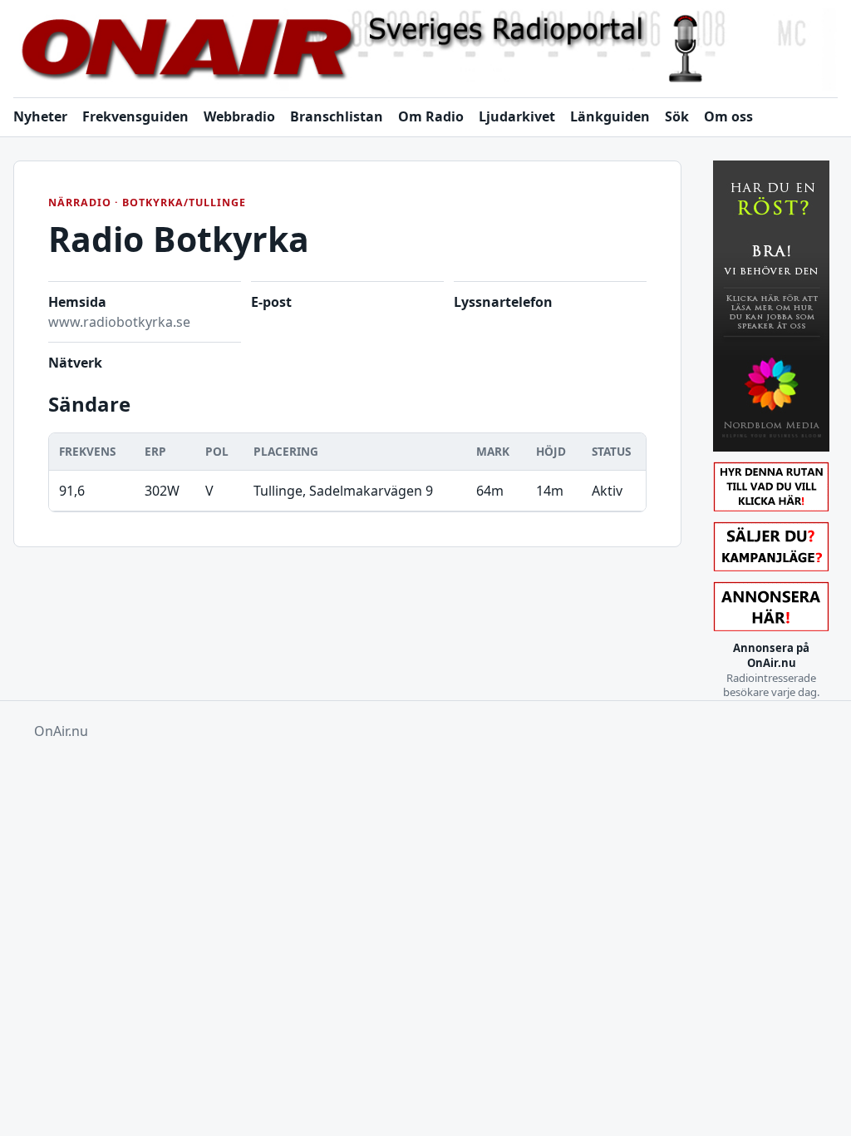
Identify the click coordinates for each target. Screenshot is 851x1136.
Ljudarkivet (517, 116)
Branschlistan (336, 116)
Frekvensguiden (135, 116)
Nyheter (40, 116)
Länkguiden (610, 116)
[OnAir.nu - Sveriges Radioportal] (425, 49)
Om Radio (431, 116)
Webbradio (239, 116)
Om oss (728, 116)
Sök (677, 116)
